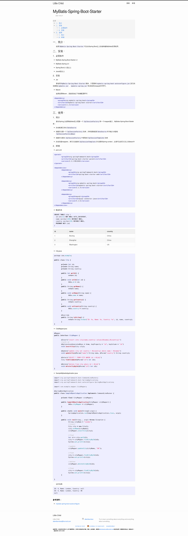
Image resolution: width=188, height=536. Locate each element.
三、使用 (59, 32)
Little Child (58, 3)
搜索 (128, 3)
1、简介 (61, 35)
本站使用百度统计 (110, 526)
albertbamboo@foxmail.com (62, 521)
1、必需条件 (63, 28)
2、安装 (61, 30)
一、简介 (59, 23)
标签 (133, 3)
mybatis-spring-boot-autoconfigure (68, 504)
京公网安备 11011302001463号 (96, 526)
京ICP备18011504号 (80, 526)
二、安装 (59, 25)
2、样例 (61, 37)
